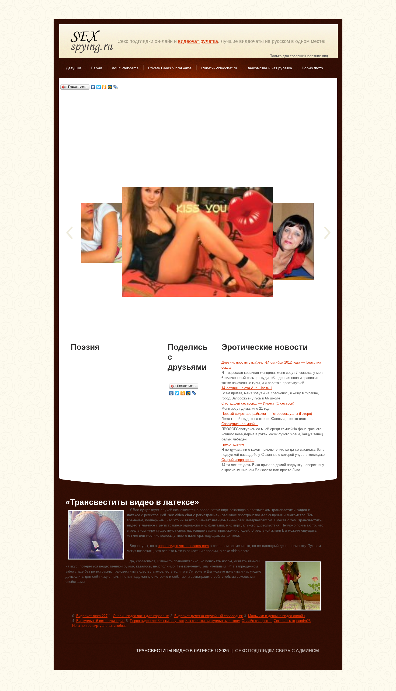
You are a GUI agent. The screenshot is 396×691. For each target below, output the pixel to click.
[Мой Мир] (110, 87)
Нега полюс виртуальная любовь (99, 626)
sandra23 (303, 621)
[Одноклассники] (104, 87)
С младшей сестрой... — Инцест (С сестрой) (257, 403)
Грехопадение (232, 444)
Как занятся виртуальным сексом (212, 621)
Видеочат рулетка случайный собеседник (208, 616)
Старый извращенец (237, 460)
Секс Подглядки (92, 42)
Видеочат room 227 (91, 616)
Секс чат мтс (284, 621)
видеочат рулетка (198, 41)
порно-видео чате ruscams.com (183, 546)
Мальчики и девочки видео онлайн (276, 616)
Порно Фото (312, 68)
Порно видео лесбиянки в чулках (157, 621)
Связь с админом (297, 650)
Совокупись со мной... (239, 424)
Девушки (73, 68)
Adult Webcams (125, 68)
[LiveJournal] (116, 87)
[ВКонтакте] (93, 87)
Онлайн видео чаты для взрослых (141, 616)
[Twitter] (99, 87)
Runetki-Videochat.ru (219, 68)
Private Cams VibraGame (170, 68)
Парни (96, 68)
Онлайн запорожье (257, 621)
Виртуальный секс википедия (100, 621)
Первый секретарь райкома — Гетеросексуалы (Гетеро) (266, 414)
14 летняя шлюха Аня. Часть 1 (246, 388)
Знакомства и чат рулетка (269, 68)
